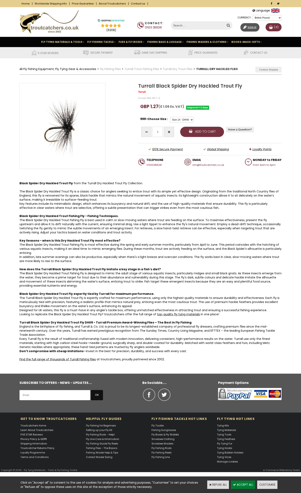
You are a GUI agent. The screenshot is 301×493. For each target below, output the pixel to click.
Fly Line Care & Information (102, 439)
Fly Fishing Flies (110, 69)
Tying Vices (224, 457)
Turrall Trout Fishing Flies (141, 69)
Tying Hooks (224, 448)
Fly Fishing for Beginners (101, 425)
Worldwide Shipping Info (51, 4)
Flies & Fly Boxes (130, 42)
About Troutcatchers (112, 4)
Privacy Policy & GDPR (33, 439)
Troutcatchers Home (33, 425)
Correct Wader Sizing (99, 457)
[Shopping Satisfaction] (111, 21)
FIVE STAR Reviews (31, 434)
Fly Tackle (158, 425)
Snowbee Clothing (163, 439)
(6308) (111, 30)
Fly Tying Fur (224, 443)
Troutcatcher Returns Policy (37, 448)
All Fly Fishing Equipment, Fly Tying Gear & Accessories (57, 69)
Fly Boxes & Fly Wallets (165, 434)
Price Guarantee (83, 4)
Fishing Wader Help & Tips (102, 452)
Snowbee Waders (162, 443)
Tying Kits (223, 425)
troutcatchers (114, 314)
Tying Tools (224, 434)
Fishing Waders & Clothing (206, 42)
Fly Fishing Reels (162, 452)
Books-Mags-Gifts (245, 42)
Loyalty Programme (32, 452)
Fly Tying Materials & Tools (61, 42)
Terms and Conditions (34, 457)
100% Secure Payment (167, 149)
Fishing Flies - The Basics (101, 448)
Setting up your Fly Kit (99, 430)
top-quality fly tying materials (178, 314)
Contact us (138, 4)
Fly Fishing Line (161, 457)
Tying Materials (226, 430)
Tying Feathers (226, 439)
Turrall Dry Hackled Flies (217, 69)
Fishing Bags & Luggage (164, 42)
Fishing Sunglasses (164, 430)
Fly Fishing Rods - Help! (100, 434)
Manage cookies (227, 461)
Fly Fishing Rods (162, 448)
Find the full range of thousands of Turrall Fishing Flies (57, 359)
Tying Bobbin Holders (230, 452)
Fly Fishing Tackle (100, 42)
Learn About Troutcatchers (36, 430)
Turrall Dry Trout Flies (177, 69)
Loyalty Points (262, 149)
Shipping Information (33, 443)
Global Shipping (218, 149)
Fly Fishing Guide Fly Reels (102, 443)
